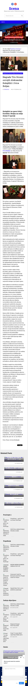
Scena (14, 8)
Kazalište (5, 73)
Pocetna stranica (15, 49)
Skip (17, 683)
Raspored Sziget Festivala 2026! (15, 624)
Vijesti (20, 73)
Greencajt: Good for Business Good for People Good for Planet (17, 575)
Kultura (10, 73)
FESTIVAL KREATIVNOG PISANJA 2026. (17, 530)
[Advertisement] (14, 100)
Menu (3, 22)
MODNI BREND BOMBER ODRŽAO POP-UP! (17, 565)
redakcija (6, 89)
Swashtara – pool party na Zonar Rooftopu (17, 519)
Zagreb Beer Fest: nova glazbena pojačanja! (16, 588)
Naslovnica (16, 73)
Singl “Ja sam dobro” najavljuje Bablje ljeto (16, 633)
